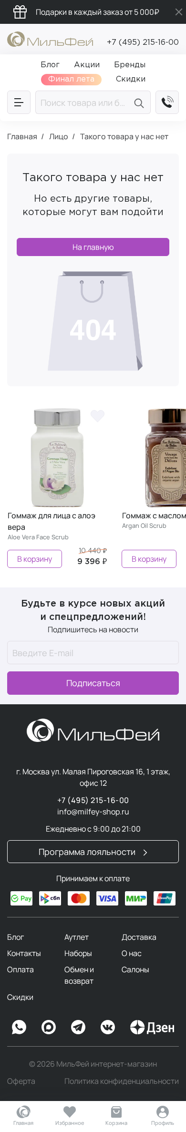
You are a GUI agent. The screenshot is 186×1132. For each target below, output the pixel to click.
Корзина (116, 1122)
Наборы (78, 953)
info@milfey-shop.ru (93, 811)
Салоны (135, 969)
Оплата (20, 969)
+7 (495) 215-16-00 (143, 42)
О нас (132, 953)
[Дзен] (152, 1027)
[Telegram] (78, 1027)
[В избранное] (97, 415)
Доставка (139, 937)
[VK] (108, 1027)
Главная (23, 1122)
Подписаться (93, 683)
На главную (93, 247)
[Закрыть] (179, 12)
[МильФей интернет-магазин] (50, 38)
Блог (15, 937)
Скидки (20, 997)
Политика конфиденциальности (121, 1081)
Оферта (21, 1081)
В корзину (34, 559)
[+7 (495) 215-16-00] (167, 102)
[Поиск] (140, 102)
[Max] (48, 1027)
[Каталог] (19, 102)
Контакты (24, 953)
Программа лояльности (88, 851)
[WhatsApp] (19, 1027)
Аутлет (76, 937)
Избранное (69, 1122)
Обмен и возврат (79, 975)
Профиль (162, 1122)
